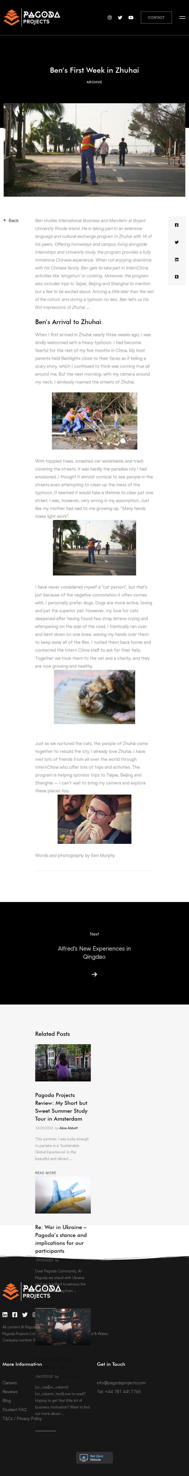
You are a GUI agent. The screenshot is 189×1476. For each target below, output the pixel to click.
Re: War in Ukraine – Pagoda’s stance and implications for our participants (61, 1239)
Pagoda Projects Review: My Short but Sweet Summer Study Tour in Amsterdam (61, 1107)
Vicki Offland (69, 1376)
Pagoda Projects (72, 1260)
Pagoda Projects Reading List (55, 1363)
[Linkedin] (176, 259)
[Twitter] (176, 242)
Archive (94, 82)
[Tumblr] (176, 276)
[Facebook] (176, 225)
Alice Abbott (68, 1128)
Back (13, 220)
